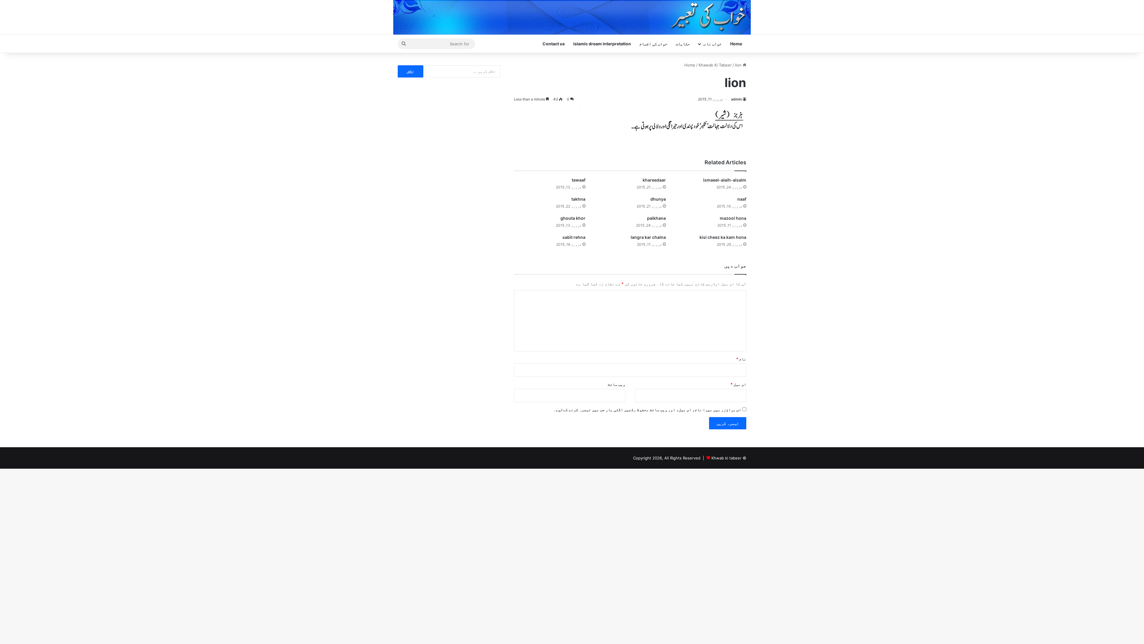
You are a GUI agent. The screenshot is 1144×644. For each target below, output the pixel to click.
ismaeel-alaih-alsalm (724, 179)
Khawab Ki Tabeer (715, 65)
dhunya (658, 199)
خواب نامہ (712, 43)
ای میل (738, 384)
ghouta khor (572, 218)
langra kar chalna (648, 237)
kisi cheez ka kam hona (723, 237)
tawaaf (578, 179)
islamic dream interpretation (602, 43)
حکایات (683, 43)
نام (741, 359)
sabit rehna (573, 237)
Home (736, 43)
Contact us (554, 43)
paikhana (656, 218)
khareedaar (654, 179)
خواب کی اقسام (653, 43)
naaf (741, 199)
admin (736, 99)
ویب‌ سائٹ (616, 384)
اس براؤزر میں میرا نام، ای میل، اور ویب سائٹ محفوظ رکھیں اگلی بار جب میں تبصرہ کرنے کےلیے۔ (647, 409)
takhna (578, 199)
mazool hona (733, 218)
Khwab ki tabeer (726, 458)
